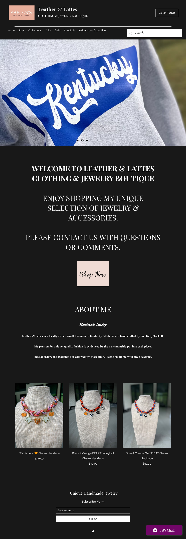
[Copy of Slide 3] (87, 140)
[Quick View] (39, 415)
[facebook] (93, 532)
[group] (93, 425)
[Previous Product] (10, 415)
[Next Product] (176, 415)
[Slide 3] (82, 140)
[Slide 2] (77, 140)
